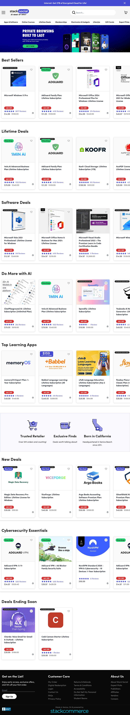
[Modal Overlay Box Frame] (65, 357)
